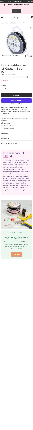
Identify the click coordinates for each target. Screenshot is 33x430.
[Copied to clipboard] (16, 144)
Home (2, 23)
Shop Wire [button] (17, 254)
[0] (30, 17)
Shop (7, 23)
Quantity (3, 85)
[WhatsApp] (14, 144)
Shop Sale (16, 11)
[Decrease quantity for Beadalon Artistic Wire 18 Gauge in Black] (2, 89)
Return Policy (5, 138)
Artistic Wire (13, 23)
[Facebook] (7, 144)
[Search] (27, 17)
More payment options (16, 103)
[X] (9, 144)
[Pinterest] (11, 144)
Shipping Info (5, 133)
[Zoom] (30, 27)
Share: (2, 143)
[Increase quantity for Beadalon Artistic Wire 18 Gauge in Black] (8, 89)
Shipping (3, 74)
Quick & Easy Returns (14, 1)
